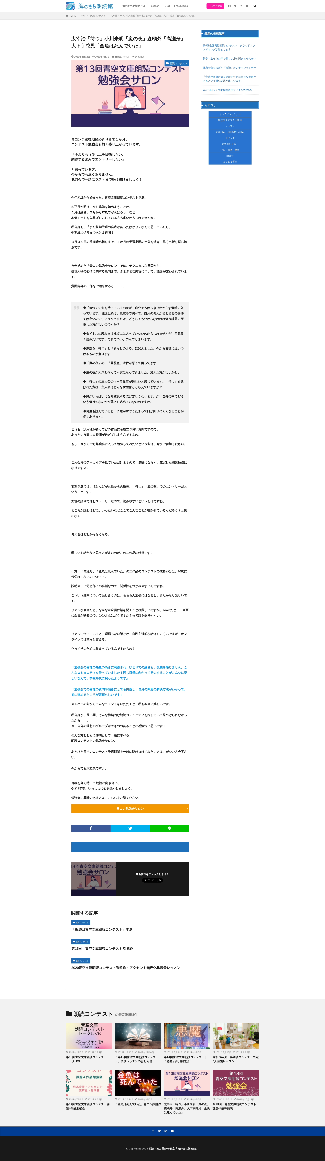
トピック (230, 137)
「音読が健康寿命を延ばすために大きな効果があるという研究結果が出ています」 (229, 78)
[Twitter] (130, 828)
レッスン (230, 126)
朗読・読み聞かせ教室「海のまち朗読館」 (174, 1148)
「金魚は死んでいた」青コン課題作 (138, 1104)
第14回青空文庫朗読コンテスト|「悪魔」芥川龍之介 (185, 1059)
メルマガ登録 (215, 5)
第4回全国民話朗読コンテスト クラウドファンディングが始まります (229, 47)
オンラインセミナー (230, 114)
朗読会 (230, 155)
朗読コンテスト (98, 15)
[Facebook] (91, 828)
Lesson (155, 5)
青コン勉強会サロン (130, 808)
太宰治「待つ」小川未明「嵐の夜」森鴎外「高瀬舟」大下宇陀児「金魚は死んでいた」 (154, 15)
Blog (167, 5)
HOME (72, 15)
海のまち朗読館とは (134, 5)
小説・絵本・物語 (230, 149)
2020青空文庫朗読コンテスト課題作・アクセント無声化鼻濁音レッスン (125, 967)
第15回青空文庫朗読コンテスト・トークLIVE (88, 1059)
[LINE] (169, 828)
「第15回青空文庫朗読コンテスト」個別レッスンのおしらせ (135, 1059)
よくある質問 (230, 161)
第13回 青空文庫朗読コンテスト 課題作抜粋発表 (234, 1106)
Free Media (181, 5)
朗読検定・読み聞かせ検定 (230, 132)
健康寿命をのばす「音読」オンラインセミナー (229, 67)
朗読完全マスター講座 (230, 120)
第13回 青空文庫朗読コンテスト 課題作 (102, 948)
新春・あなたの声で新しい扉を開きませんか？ (229, 58)
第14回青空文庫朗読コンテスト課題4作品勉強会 (88, 1106)
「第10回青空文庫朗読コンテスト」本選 (102, 929)
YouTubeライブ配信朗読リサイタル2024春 (227, 89)
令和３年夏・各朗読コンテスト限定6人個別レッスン (236, 1059)
